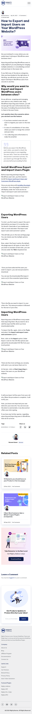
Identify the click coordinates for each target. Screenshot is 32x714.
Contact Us (4, 659)
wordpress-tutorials (8, 427)
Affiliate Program (6, 653)
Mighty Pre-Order (6, 692)
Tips (26, 460)
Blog (2, 650)
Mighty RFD (4, 695)
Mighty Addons (5, 686)
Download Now (16, 559)
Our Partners (5, 670)
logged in (12, 578)
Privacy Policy (5, 676)
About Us (4, 648)
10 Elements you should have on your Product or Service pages (15, 480)
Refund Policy (5, 673)
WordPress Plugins (23, 494)
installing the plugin (23, 185)
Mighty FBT (4, 689)
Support (3, 667)
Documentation (6, 656)
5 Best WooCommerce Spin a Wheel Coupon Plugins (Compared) (14, 515)
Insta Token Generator (8, 678)
